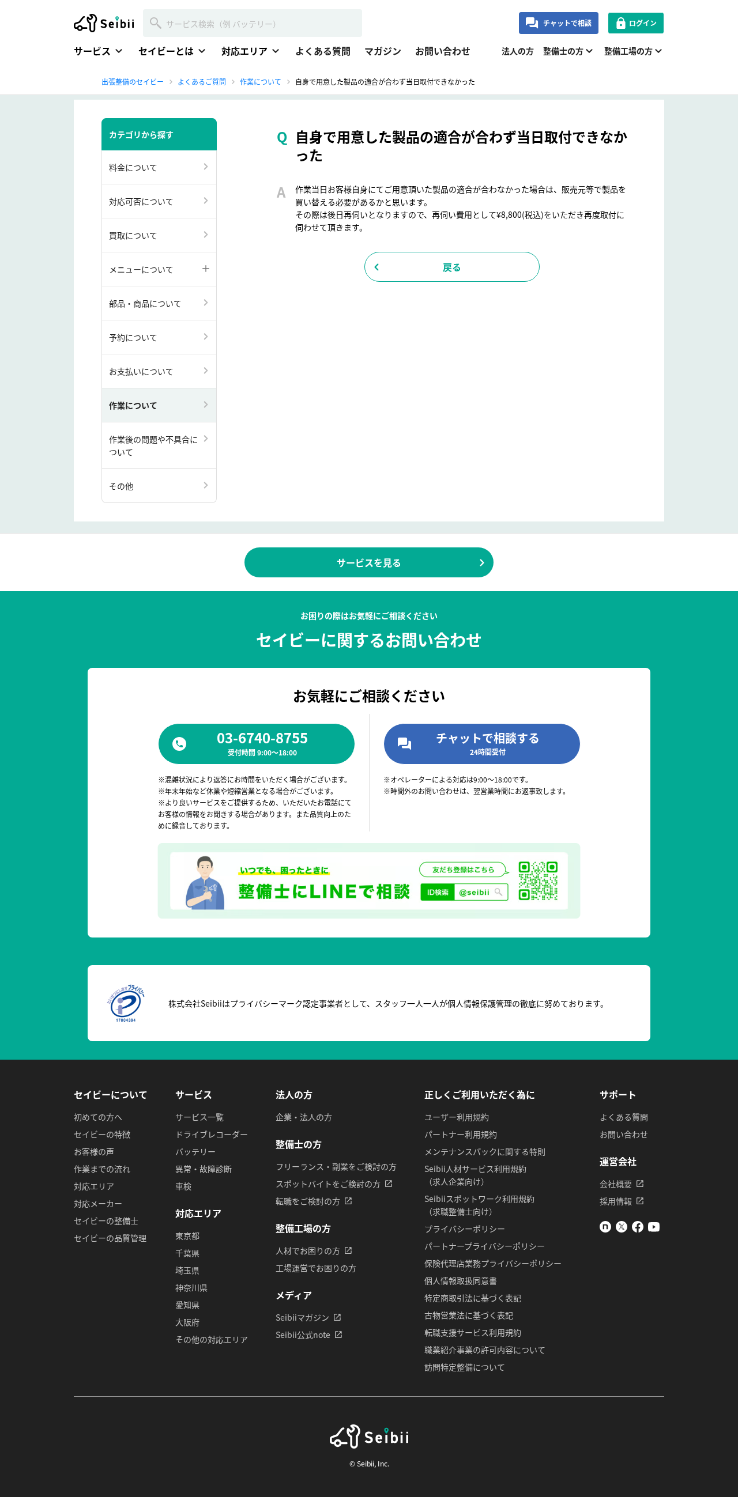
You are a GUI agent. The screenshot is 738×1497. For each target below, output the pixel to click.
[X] (621, 1229)
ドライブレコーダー (211, 1134)
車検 (183, 1186)
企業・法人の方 (304, 1116)
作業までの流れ (102, 1168)
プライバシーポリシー (464, 1228)
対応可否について (141, 201)
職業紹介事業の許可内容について (484, 1349)
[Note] (605, 1229)
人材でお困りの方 (308, 1250)
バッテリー (195, 1151)
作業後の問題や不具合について (153, 445)
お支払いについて (141, 371)
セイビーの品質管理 (110, 1237)
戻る (452, 267)
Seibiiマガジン (302, 1317)
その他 (121, 486)
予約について (133, 337)
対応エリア (94, 1186)
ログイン (643, 23)
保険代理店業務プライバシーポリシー (493, 1263)
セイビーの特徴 (102, 1134)
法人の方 (518, 50)
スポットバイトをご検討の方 (328, 1183)
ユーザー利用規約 (456, 1116)
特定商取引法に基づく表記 (472, 1297)
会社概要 (616, 1183)
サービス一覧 (199, 1116)
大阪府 (187, 1322)
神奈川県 (191, 1287)
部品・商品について (145, 303)
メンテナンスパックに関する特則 (484, 1151)
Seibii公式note (303, 1334)
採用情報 (616, 1201)
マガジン (382, 51)
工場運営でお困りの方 (316, 1267)
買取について (133, 235)
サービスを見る (369, 562)
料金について (133, 167)
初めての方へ (98, 1116)
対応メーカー (98, 1203)
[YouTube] (654, 1229)
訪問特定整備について (464, 1367)
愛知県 (187, 1304)
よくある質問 (323, 51)
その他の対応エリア (211, 1339)
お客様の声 (94, 1151)
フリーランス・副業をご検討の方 (336, 1166)
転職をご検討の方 (308, 1201)
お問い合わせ (442, 51)
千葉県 (187, 1252)
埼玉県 (187, 1270)
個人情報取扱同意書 (460, 1280)
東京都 (187, 1235)
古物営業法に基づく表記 (468, 1315)
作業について (133, 405)
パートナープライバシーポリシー (484, 1246)
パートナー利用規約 (460, 1134)
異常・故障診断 (203, 1168)
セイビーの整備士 (106, 1220)
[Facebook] (637, 1229)
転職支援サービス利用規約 (472, 1332)
